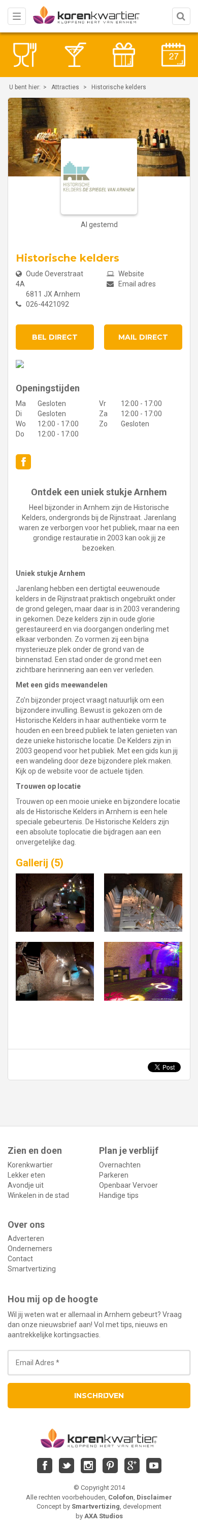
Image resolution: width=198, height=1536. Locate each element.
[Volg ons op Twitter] (66, 1465)
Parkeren (113, 1175)
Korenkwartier (30, 1165)
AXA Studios (103, 1516)
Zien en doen (35, 1150)
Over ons (26, 1224)
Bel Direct (55, 337)
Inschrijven (99, 1395)
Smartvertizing (32, 1269)
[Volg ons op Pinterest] (110, 1465)
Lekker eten (26, 1175)
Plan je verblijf (128, 1150)
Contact (20, 1259)
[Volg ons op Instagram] (88, 1465)
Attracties (65, 87)
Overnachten (120, 1165)
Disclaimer (154, 1497)
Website (130, 274)
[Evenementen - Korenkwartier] (173, 54)
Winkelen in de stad (38, 1195)
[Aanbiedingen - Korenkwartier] (124, 54)
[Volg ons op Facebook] (23, 461)
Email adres (136, 284)
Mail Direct (143, 337)
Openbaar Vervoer (128, 1185)
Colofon (121, 1497)
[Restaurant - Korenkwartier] (25, 54)
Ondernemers (30, 1249)
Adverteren (26, 1238)
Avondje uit (26, 1185)
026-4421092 (47, 304)
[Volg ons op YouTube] (153, 1465)
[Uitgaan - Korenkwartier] (74, 54)
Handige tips (119, 1195)
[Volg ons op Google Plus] (132, 1465)
